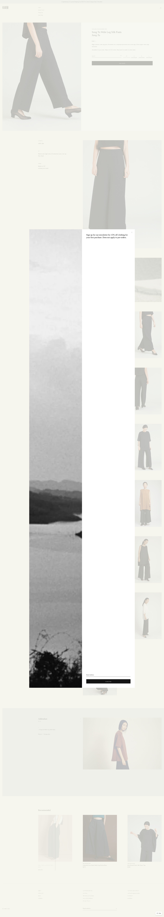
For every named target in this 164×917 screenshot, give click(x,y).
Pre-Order (122, 63)
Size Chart (41, 156)
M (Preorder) (141, 56)
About (39, 890)
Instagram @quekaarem (134, 893)
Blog (39, 895)
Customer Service (87, 890)
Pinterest (130, 895)
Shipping (85, 893)
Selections (41, 10)
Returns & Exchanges (88, 895)
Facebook (130, 898)
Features (40, 15)
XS (126, 56)
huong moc (47, 734)
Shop (39, 7)
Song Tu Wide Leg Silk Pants (47, 729)
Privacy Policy (87, 900)
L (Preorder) (149, 56)
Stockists (40, 893)
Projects (40, 12)
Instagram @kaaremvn (133, 890)
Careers (40, 898)
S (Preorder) (134, 56)
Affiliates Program (88, 898)
